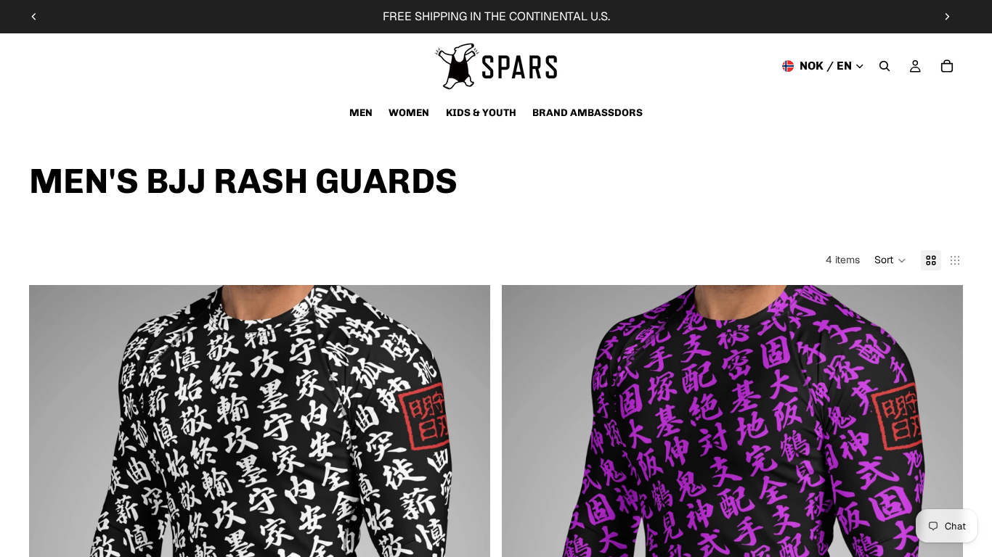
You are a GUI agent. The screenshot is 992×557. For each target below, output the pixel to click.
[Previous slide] (34, 17)
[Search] (884, 66)
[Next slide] (947, 17)
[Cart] (947, 66)
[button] (890, 260)
